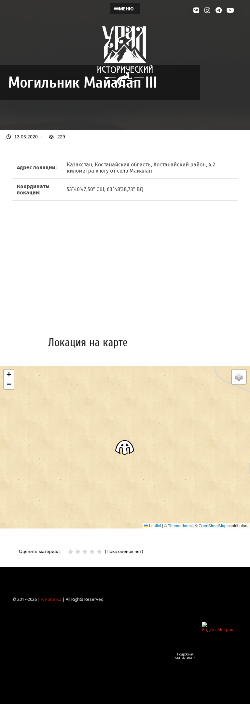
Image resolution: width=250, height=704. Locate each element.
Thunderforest (180, 525)
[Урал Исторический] (125, 85)
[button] (125, 447)
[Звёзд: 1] (70, 551)
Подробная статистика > (185, 656)
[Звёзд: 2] (78, 551)
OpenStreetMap (213, 525)
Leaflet (154, 525)
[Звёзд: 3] (85, 551)
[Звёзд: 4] (92, 551)
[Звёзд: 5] (99, 551)
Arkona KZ (51, 599)
